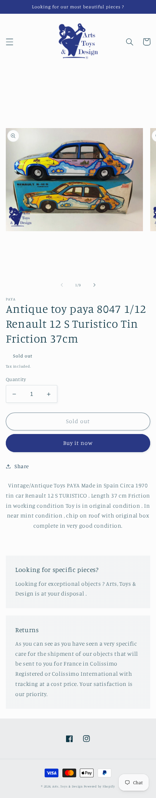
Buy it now (78, 442)
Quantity (16, 379)
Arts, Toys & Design (67, 786)
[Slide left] (62, 285)
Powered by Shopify (99, 786)
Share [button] (22, 466)
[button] (9, 41)
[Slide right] (94, 285)
